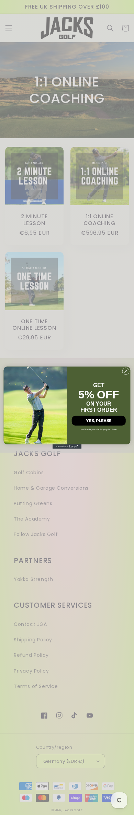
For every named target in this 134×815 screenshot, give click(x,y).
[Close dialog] (126, 371)
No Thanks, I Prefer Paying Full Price (99, 429)
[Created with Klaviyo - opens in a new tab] (67, 446)
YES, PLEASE (98, 420)
